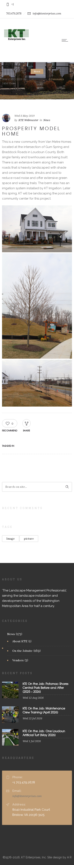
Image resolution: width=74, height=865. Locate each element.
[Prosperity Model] (37, 228)
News (11, 634)
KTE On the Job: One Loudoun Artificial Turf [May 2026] (44, 733)
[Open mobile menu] (66, 40)
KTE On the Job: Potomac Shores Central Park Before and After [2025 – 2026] (45, 688)
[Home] (16, 46)
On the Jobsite (22, 651)
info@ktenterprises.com (27, 796)
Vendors (18, 660)
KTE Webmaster (37, 79)
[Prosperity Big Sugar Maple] (37, 306)
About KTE (19, 641)
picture (29, 538)
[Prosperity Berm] (37, 383)
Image (10, 538)
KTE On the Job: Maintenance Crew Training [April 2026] (44, 710)
